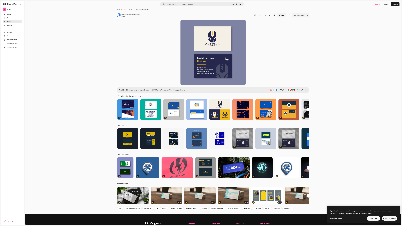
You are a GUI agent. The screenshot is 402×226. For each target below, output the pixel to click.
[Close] (305, 90)
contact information (217, 208)
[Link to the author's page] (119, 15)
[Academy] (8, 221)
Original (194, 24)
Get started (216, 223)
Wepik (123, 16)
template (277, 208)
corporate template (233, 208)
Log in (385, 4)
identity (164, 208)
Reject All (373, 218)
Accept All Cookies (389, 218)
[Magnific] (153, 223)
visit (120, 208)
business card (148, 208)
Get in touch (265, 223)
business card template (133, 208)
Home (118, 9)
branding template (176, 208)
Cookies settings (336, 218)
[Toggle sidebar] (20, 4)
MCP (280, 90)
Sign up (395, 4)
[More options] (269, 15)
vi (157, 208)
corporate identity (191, 208)
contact (267, 208)
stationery (258, 208)
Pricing (377, 4)
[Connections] (4, 221)
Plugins (299, 90)
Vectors (131, 9)
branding (204, 208)
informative (247, 208)
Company (240, 223)
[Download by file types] (307, 15)
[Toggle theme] (12, 221)
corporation (287, 208)
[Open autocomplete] (163, 4)
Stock (124, 9)
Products (191, 223)
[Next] (309, 109)
